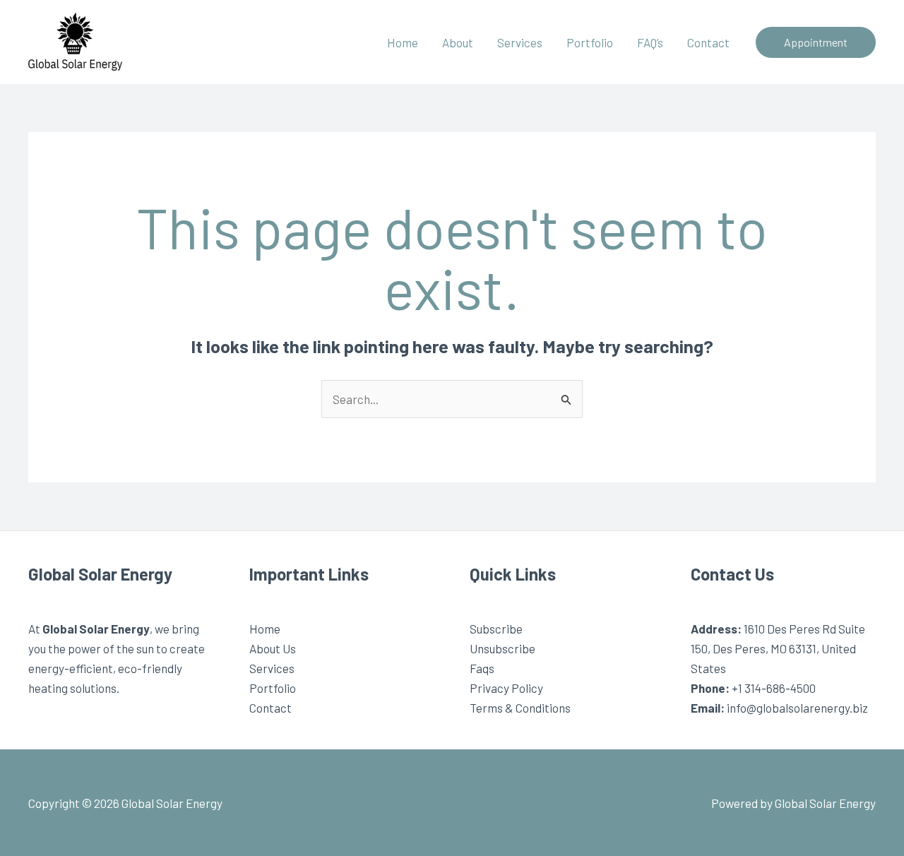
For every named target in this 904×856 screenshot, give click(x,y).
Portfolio (589, 42)
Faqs (482, 668)
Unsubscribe (502, 648)
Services (519, 42)
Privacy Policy (506, 688)
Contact (708, 42)
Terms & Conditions (520, 708)
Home (402, 42)
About (457, 42)
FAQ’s (650, 42)
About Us (272, 648)
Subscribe (496, 629)
